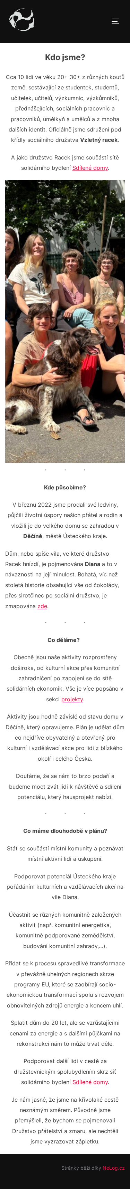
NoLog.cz (114, 1168)
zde (42, 606)
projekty (72, 699)
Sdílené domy (90, 167)
